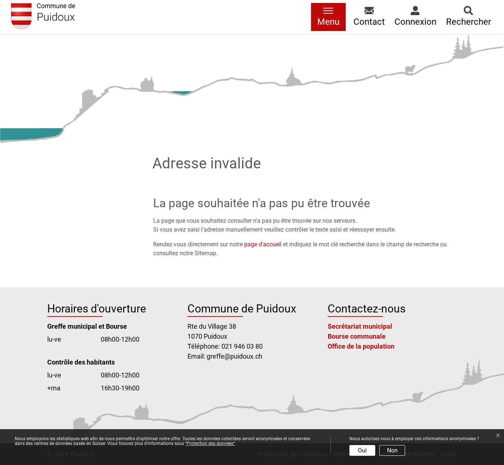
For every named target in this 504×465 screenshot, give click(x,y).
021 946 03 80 (242, 346)
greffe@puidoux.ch (234, 356)
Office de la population (361, 346)
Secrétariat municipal (360, 326)
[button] (369, 17)
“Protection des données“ (210, 443)
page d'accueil (263, 244)
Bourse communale (357, 336)
